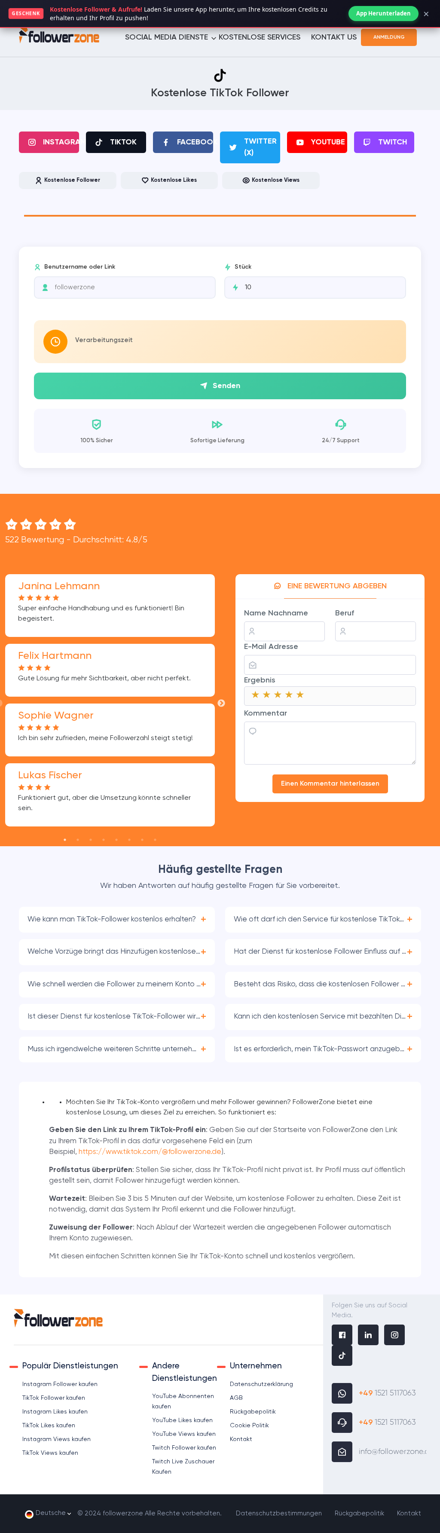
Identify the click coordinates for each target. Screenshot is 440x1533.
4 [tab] (103, 839)
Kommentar (265, 713)
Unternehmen (256, 1366)
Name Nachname (276, 613)
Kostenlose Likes (174, 180)
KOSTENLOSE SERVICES (259, 37)
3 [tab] (90, 839)
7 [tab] (142, 839)
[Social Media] (342, 1336)
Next (221, 703)
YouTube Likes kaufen (182, 1420)
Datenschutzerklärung (261, 1384)
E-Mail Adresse (271, 647)
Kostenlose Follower (72, 180)
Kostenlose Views (275, 180)
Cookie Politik (249, 1426)
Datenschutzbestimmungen (279, 1513)
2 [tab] (77, 839)
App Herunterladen (383, 13)
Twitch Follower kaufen (184, 1448)
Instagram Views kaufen (56, 1439)
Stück (243, 267)
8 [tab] (155, 839)
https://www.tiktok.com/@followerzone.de (150, 1152)
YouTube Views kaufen (184, 1434)
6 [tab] (129, 839)
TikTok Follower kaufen (53, 1398)
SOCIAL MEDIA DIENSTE (166, 37)
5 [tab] (116, 839)
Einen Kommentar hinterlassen (330, 783)
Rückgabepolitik (253, 1412)
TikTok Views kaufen (50, 1453)
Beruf (344, 613)
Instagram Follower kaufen (60, 1384)
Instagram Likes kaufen (55, 1412)
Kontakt (241, 1439)
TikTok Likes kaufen (48, 1426)
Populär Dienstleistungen (70, 1366)
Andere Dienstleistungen (184, 1372)
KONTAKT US (334, 37)
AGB (236, 1398)
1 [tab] (65, 839)
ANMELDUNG (389, 37)
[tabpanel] (220, 211)
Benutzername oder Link (79, 267)
